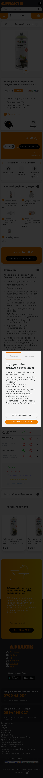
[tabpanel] (21, 385)
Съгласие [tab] (13, 356)
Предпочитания (21, 415)
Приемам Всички (21, 422)
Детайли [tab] (29, 356)
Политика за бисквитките (20, 403)
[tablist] (21, 356)
